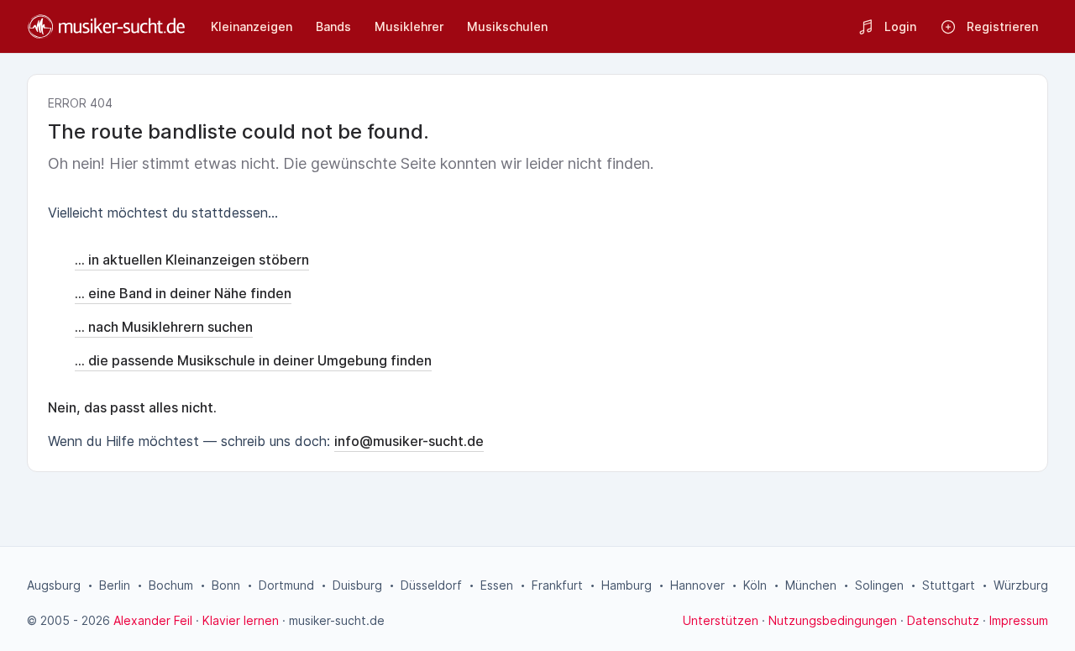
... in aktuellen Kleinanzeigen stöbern (192, 259)
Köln (755, 585)
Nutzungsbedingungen (832, 620)
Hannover (697, 585)
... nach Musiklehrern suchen (164, 326)
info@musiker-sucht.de (409, 441)
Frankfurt (557, 585)
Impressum (1018, 620)
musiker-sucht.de (337, 620)
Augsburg (54, 585)
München (810, 585)
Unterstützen (720, 620)
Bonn (226, 585)
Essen (496, 585)
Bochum (171, 585)
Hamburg (626, 585)
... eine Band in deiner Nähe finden (183, 293)
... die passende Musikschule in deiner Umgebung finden (253, 360)
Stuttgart (948, 585)
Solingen (879, 585)
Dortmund (286, 585)
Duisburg (357, 585)
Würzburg (1021, 585)
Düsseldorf (431, 585)
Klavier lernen (240, 620)
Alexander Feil (152, 620)
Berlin (114, 585)
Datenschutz (943, 620)
